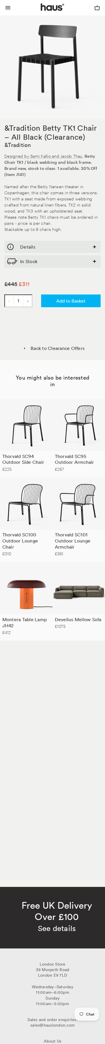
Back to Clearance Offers (58, 348)
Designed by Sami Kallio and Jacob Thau (43, 156)
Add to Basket (70, 301)
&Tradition (17, 144)
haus (42, 14)
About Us (52, 1041)
